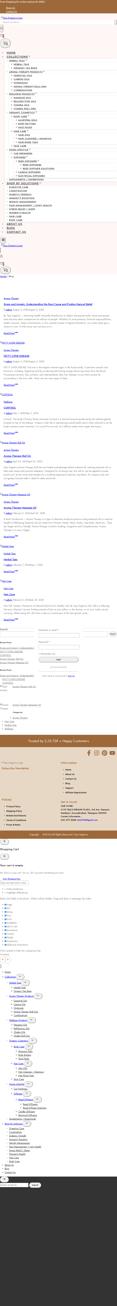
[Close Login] (4, 842)
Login (58, 659)
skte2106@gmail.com (87, 820)
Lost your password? (58, 667)
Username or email (53, 630)
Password (49, 642)
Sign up (71, 675)
